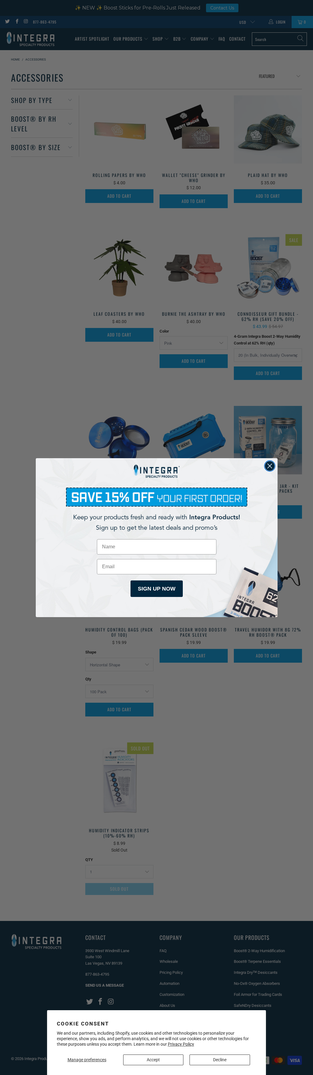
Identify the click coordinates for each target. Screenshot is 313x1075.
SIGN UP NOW (156, 589)
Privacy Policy (181, 1044)
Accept (153, 1059)
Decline (219, 1059)
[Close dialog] (269, 466)
